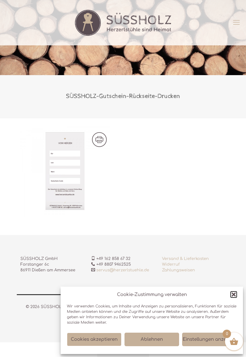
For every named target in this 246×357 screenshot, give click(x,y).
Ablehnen (152, 339)
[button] (234, 294)
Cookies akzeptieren (94, 339)
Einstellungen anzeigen (209, 339)
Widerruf (171, 264)
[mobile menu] (236, 22)
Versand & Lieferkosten (185, 259)
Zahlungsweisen (178, 270)
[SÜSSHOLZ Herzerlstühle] (123, 22)
